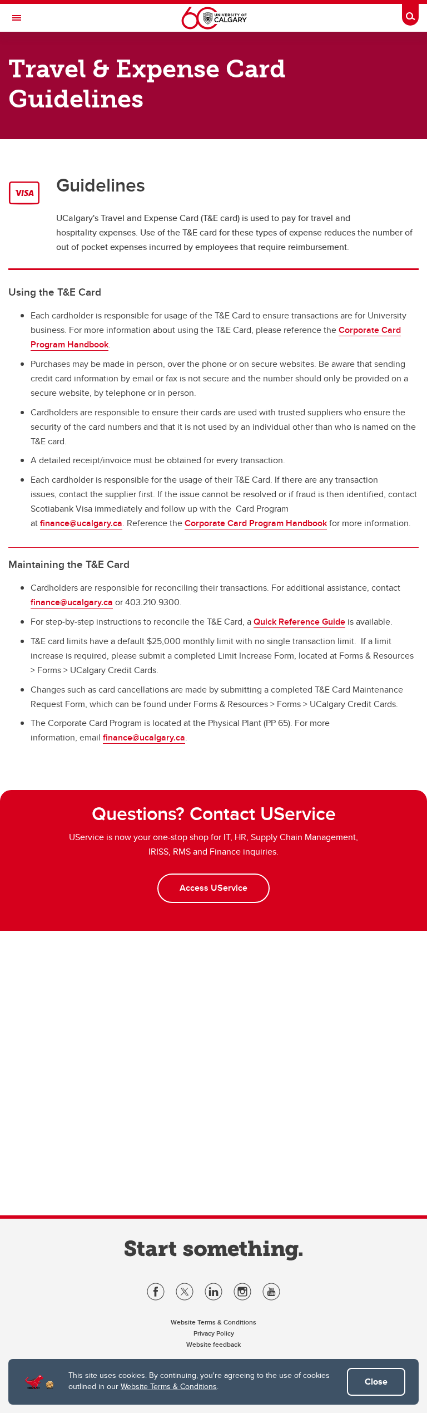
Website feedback (213, 1344)
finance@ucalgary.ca (81, 523)
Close (376, 1381)
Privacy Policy (213, 1333)
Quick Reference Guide (299, 621)
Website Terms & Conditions (169, 1386)
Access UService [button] (213, 887)
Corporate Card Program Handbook (256, 523)
